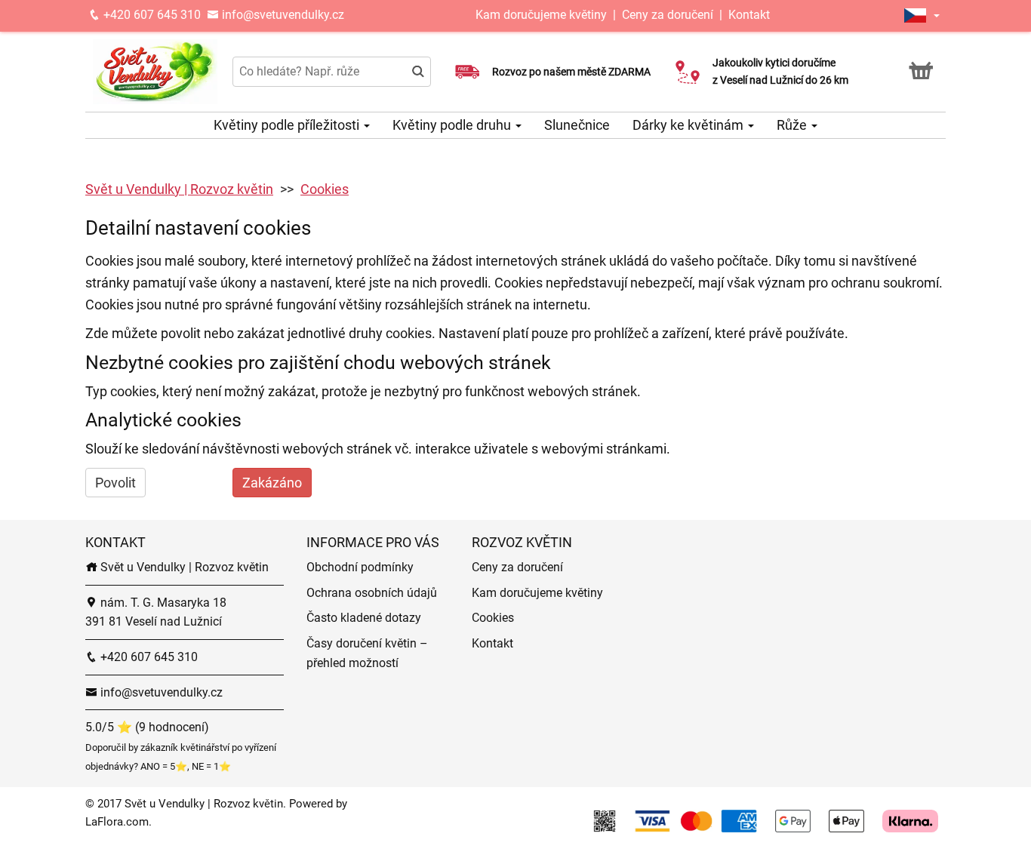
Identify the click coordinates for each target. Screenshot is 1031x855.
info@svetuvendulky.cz (281, 15)
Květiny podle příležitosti (288, 125)
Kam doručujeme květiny (541, 15)
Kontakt (749, 15)
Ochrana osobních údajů (371, 593)
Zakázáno (272, 483)
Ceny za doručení (667, 15)
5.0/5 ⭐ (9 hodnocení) (147, 727)
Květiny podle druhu (453, 125)
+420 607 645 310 (150, 15)
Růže (793, 125)
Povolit (115, 483)
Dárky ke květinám (689, 125)
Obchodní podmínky (360, 567)
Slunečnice (577, 125)
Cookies (324, 189)
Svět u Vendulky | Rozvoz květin (179, 189)
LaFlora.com (117, 822)
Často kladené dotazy (363, 617)
